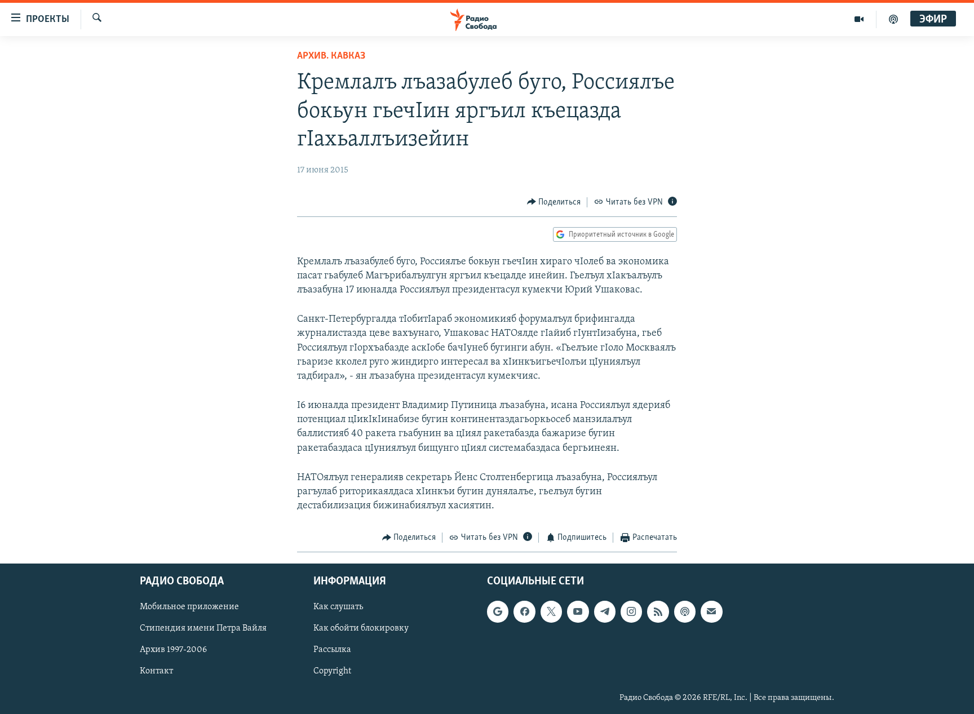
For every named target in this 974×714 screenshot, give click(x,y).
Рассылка (332, 649)
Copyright (332, 671)
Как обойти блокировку (361, 628)
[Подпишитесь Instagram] (631, 611)
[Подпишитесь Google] (497, 611)
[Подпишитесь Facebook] (524, 611)
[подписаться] (711, 611)
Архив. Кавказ (331, 56)
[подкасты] (893, 19)
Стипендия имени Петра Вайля (203, 628)
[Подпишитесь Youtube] (577, 611)
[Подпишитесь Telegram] (605, 611)
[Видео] (859, 19)
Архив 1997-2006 (173, 649)
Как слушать (338, 606)
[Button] (554, 202)
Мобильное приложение (189, 606)
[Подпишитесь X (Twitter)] (551, 611)
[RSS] (657, 611)
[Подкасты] (685, 611)
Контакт (156, 671)
